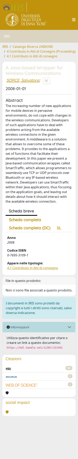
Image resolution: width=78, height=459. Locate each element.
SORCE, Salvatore (22, 80)
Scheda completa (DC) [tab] (29, 227)
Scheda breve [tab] (21, 210)
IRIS (5, 46)
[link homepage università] (26, 19)
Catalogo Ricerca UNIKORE (33, 46)
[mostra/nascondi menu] (74, 20)
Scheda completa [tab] (25, 219)
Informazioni (19, 327)
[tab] (59, 228)
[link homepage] (14, 7)
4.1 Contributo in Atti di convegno (32, 56)
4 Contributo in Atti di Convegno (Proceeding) (41, 51)
